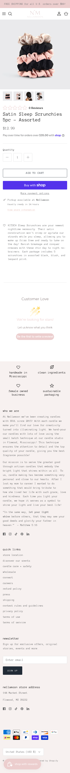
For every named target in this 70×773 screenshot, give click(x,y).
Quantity (8, 149)
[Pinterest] (22, 534)
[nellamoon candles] (35, 14)
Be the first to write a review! (35, 336)
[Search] (12, 14)
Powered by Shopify (47, 761)
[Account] (58, 14)
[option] (35, 54)
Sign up (13, 670)
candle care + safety (17, 566)
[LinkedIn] (28, 534)
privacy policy (13, 611)
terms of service (14, 622)
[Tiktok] (16, 534)
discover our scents (16, 560)
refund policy (12, 588)
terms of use (11, 617)
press (6, 594)
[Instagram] (10, 534)
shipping (8, 600)
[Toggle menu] (4, 14)
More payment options (35, 193)
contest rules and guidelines (23, 605)
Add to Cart (35, 173)
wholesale (9, 572)
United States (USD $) (21, 752)
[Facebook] (4, 534)
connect (8, 577)
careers (8, 583)
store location (13, 555)
